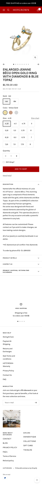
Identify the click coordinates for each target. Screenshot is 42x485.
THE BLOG (27, 450)
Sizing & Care (8, 336)
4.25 (7, 123)
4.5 (15, 123)
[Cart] (38, 10)
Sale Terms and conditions (9, 357)
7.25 (6, 144)
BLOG (5, 443)
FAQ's (5, 452)
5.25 (6, 130)
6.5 (15, 137)
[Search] (8, 10)
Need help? (7, 175)
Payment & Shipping (7, 343)
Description (8, 184)
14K (6, 101)
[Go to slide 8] (28, 64)
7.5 (14, 144)
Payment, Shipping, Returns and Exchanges (16, 271)
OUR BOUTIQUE (29, 436)
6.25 (6, 137)
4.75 (23, 123)
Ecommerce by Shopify (29, 468)
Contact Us (7, 375)
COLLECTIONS (29, 441)
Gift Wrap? (10, 162)
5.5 (15, 130)
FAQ (4, 379)
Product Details (10, 258)
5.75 (22, 130)
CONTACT (7, 438)
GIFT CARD (28, 445)
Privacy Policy (8, 370)
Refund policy (8, 460)
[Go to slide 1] (13, 64)
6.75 (23, 137)
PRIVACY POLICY (10, 447)
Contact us (7, 264)
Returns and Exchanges (7, 350)
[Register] (36, 402)
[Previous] (4, 64)
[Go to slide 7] (26, 64)
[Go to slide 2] (15, 64)
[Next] (38, 64)
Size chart (35, 118)
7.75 (22, 144)
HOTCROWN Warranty (8, 365)
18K (14, 101)
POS (16, 468)
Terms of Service (9, 456)
